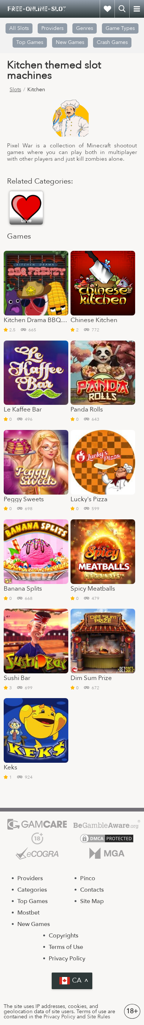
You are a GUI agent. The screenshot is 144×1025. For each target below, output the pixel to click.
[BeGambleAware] (106, 824)
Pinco (87, 878)
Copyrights (63, 936)
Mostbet (28, 913)
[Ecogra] (37, 853)
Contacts (92, 890)
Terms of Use (66, 947)
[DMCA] (106, 838)
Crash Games (112, 42)
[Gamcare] (37, 824)
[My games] (107, 9)
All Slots (19, 28)
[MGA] (106, 853)
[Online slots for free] (37, 9)
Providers (30, 878)
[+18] (37, 838)
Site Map (92, 901)
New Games (70, 42)
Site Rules (98, 1016)
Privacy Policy (67, 958)
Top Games (29, 42)
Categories (32, 890)
